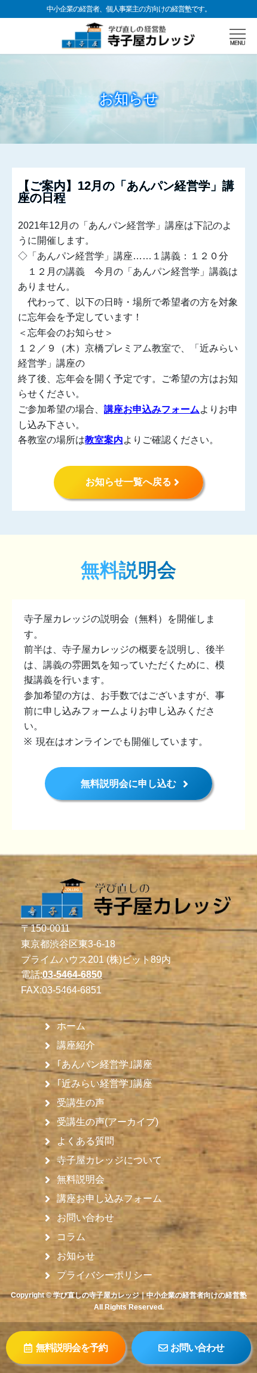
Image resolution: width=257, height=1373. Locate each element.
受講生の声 (81, 1103)
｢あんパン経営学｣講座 (104, 1064)
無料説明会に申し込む (128, 783)
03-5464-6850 (72, 974)
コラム (71, 1237)
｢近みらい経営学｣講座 (104, 1084)
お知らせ (76, 1256)
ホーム (71, 1026)
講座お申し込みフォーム (109, 1199)
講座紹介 (76, 1045)
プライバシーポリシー (104, 1275)
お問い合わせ (85, 1218)
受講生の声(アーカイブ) (107, 1122)
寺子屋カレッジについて (109, 1160)
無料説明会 (81, 1179)
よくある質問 (85, 1141)
